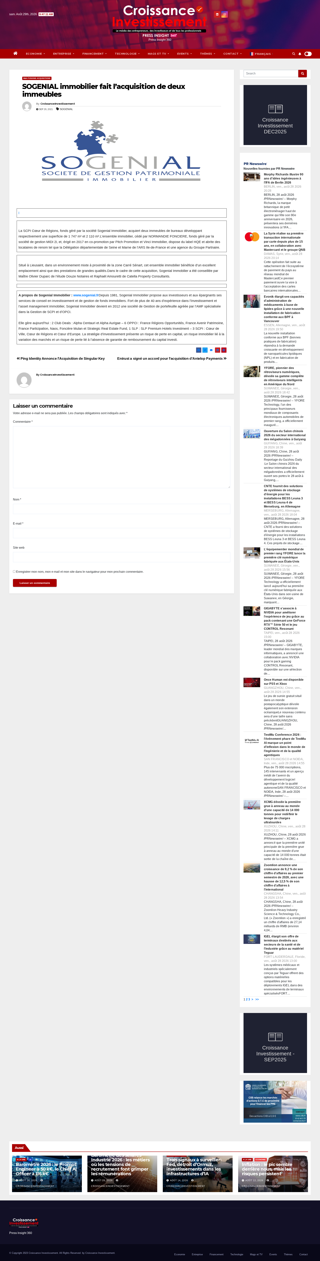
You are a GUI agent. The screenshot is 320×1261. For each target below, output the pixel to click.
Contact (231, 53)
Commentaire (23, 421)
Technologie (126, 53)
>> (257, 999)
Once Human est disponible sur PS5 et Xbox (284, 681)
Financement (93, 53)
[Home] (15, 53)
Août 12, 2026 (254, 1180)
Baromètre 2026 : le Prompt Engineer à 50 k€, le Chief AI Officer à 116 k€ (46, 1169)
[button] (293, 53)
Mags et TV (157, 53)
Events (183, 53)
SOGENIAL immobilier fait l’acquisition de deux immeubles (103, 90)
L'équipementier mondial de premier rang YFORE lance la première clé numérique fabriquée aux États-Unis (284, 555)
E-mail (18, 523)
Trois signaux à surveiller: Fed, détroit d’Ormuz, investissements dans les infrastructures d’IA (193, 1166)
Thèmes (206, 53)
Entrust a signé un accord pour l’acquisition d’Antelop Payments (170, 358)
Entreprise (62, 53)
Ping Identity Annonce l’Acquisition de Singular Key (62, 358)
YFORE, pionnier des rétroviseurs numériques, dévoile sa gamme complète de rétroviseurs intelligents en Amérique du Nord (284, 376)
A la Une (21, 1160)
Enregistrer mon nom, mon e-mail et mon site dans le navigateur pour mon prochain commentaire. (80, 571)
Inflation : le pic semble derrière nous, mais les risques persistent (267, 1169)
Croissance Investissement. (100, 1253)
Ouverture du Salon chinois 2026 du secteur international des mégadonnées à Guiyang (285, 435)
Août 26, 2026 (28, 1180)
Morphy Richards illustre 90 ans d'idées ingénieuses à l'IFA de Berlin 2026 (283, 178)
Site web (18, 547)
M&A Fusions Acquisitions (36, 78)
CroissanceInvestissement (57, 103)
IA (30, 1160)
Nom (17, 499)
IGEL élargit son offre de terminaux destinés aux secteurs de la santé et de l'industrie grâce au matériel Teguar (284, 944)
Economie (34, 53)
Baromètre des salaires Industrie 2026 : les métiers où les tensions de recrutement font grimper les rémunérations (120, 1164)
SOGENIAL (66, 109)
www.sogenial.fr (86, 295)
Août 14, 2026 (179, 1180)
